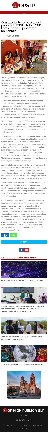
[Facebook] (5, 235)
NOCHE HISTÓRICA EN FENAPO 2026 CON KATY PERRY (22, 281)
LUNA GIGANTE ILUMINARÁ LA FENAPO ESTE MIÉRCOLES (22, 365)
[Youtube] (26, 250)
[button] (24, 12)
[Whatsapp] (13, 235)
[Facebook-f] (21, 250)
